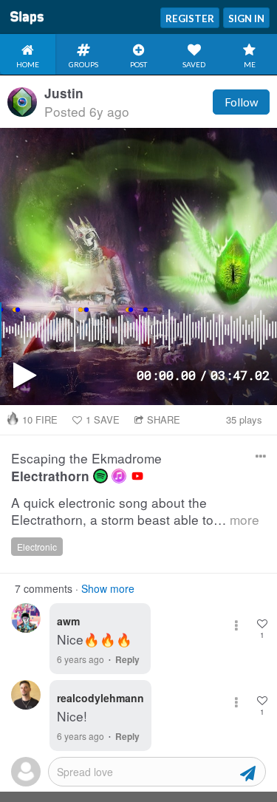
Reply (127, 659)
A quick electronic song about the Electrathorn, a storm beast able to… (135, 511)
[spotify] (100, 476)
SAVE (103, 419)
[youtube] (137, 476)
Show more (107, 588)
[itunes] (119, 476)
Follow (241, 102)
